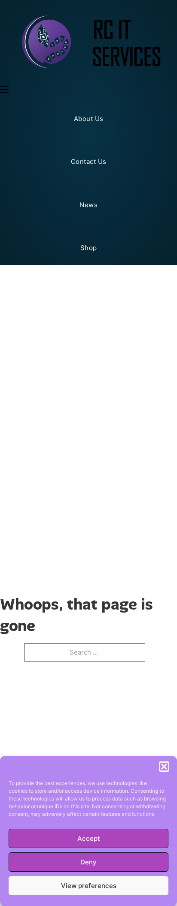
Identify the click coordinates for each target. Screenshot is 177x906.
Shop (88, 248)
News (88, 205)
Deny (88, 862)
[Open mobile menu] (4, 89)
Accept (88, 838)
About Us (89, 119)
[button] (164, 766)
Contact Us (89, 161)
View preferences (88, 886)
